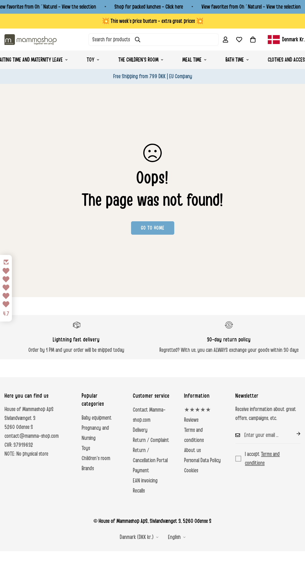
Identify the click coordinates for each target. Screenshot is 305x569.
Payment (141, 471)
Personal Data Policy (202, 460)
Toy (90, 60)
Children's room (96, 458)
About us (192, 450)
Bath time (234, 60)
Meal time (192, 60)
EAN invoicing (145, 481)
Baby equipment (97, 418)
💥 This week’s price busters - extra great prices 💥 (152, 21)
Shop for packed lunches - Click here (148, 7)
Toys (86, 448)
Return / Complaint (151, 440)
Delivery (140, 430)
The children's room (138, 60)
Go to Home (152, 228)
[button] (253, 39)
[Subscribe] (294, 433)
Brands (88, 468)
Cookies (191, 471)
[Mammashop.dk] (30, 39)
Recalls (139, 491)
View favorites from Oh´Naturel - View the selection (251, 7)
